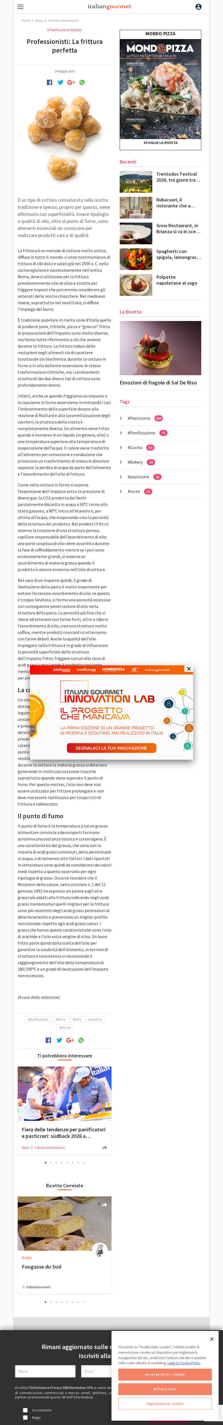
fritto (78, 1019)
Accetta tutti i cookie (165, 1374)
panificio (96, 1019)
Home (26, 20)
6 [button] (73, 1163)
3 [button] (56, 1163)
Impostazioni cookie (165, 1403)
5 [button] (67, 1163)
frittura (66, 1027)
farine (61, 1019)
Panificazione (39, 1019)
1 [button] (45, 1163)
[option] (65, 1111)
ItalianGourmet (38, 1287)
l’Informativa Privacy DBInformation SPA (61, 1387)
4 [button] (62, 1163)
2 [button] (51, 1163)
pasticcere (144, 476)
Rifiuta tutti (165, 1389)
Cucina (141, 447)
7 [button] (78, 1163)
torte (140, 491)
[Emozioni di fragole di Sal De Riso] (160, 348)
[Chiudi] (212, 1339)
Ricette (26, 1258)
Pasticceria (146, 418)
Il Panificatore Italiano (63, 20)
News (39, 20)
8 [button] (83, 1163)
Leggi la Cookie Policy (184, 1363)
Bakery (141, 462)
